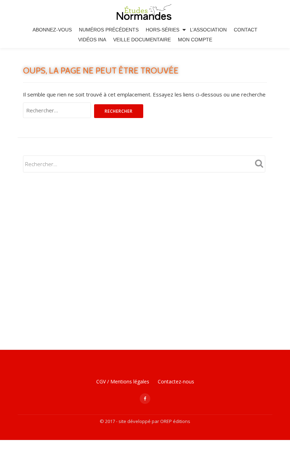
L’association (208, 30)
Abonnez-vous (52, 30)
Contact (245, 30)
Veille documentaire (142, 39)
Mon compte (195, 39)
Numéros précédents (109, 30)
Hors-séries (162, 30)
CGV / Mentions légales (122, 381)
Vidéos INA (92, 39)
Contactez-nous (176, 381)
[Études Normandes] (145, 12)
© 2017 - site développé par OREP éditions (145, 421)
